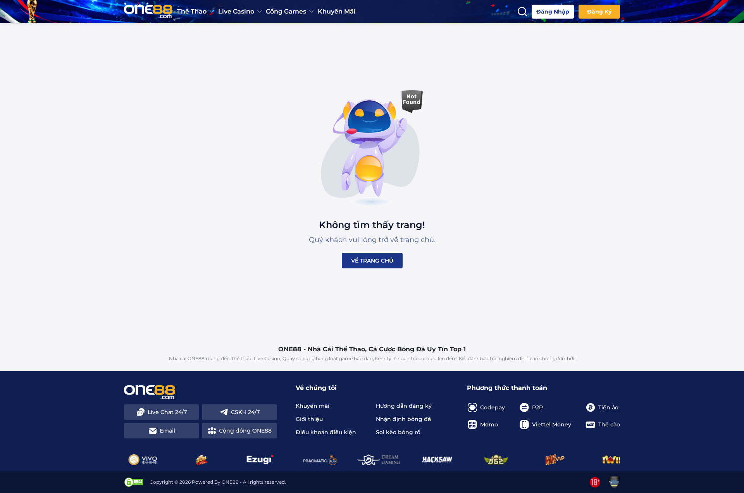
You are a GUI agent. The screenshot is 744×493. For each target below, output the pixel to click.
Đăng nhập (552, 11)
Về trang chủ (372, 260)
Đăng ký (599, 11)
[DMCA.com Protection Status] (133, 482)
